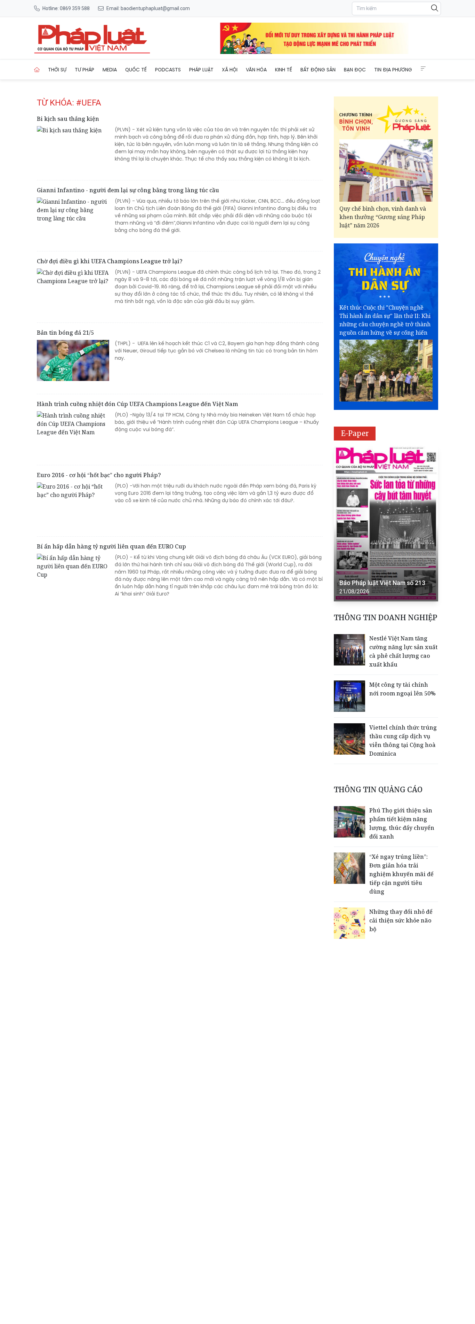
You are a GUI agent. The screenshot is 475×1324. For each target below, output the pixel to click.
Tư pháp (84, 69)
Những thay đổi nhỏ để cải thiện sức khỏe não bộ (401, 920)
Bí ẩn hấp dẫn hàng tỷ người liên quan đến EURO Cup (111, 546)
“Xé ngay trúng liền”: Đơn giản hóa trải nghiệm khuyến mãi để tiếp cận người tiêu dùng (401, 874)
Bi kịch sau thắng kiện (68, 119)
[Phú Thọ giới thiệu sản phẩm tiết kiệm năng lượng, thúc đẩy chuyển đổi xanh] (349, 822)
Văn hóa (256, 69)
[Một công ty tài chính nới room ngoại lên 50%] (349, 696)
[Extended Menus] (423, 68)
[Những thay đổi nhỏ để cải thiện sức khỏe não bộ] (349, 923)
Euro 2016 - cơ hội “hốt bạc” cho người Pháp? (99, 475)
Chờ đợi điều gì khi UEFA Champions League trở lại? (110, 261)
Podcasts (168, 69)
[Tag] (92, 38)
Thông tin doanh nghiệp (385, 617)
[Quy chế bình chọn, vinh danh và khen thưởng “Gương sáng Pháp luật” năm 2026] (386, 170)
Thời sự (57, 69)
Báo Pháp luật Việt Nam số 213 (382, 582)
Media (110, 69)
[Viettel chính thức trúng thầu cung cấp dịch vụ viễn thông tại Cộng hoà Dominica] (349, 739)
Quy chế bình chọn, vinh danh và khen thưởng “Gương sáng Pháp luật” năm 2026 (382, 217)
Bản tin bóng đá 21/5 (65, 332)
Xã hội (230, 69)
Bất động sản (318, 69)
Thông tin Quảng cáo (378, 789)
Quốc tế (136, 69)
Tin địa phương (393, 69)
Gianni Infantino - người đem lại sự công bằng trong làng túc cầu (128, 190)
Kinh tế (283, 69)
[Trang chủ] (37, 69)
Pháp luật (201, 69)
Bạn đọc (355, 69)
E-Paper (355, 433)
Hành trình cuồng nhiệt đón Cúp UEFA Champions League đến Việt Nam (137, 404)
